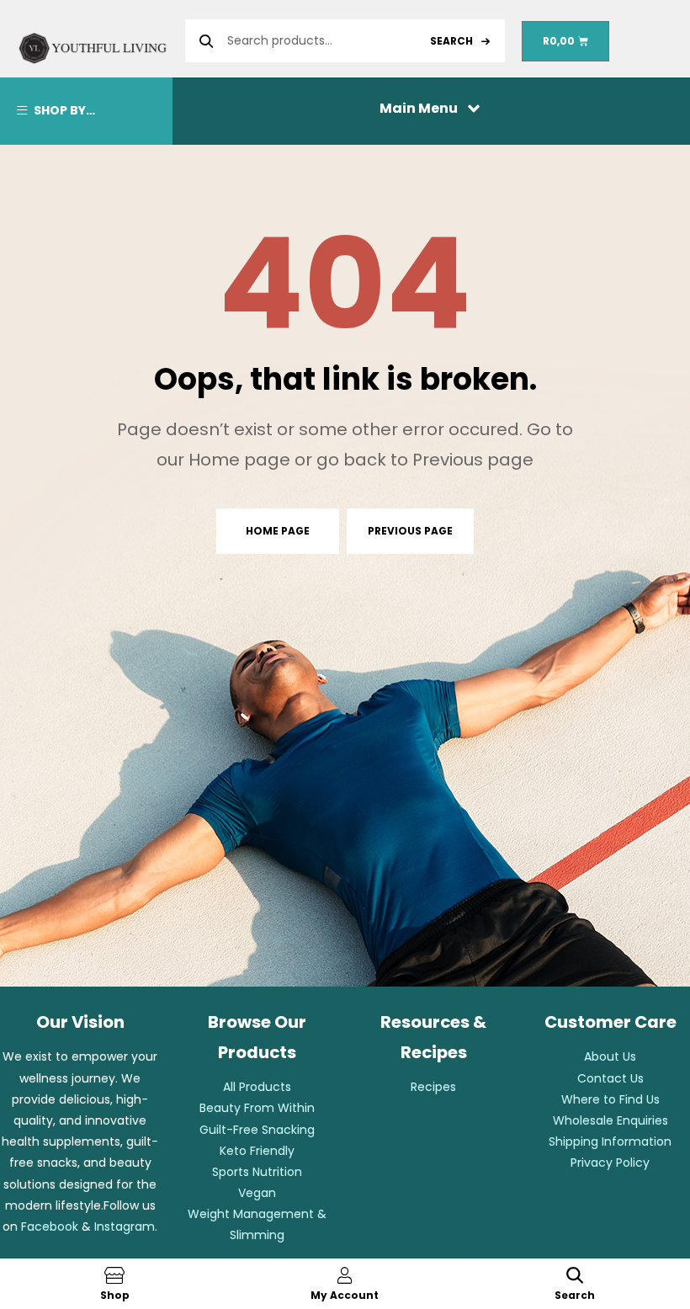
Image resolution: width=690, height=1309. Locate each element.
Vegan (257, 1192)
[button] (431, 106)
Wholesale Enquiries (610, 1120)
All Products (257, 1086)
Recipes (433, 1086)
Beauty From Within (257, 1107)
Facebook (49, 1226)
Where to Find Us (610, 1099)
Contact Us (610, 1078)
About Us (610, 1056)
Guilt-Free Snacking (257, 1129)
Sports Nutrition (257, 1171)
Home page (278, 531)
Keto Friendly (257, 1150)
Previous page (410, 531)
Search (451, 41)
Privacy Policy (610, 1162)
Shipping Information (610, 1141)
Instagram (124, 1226)
